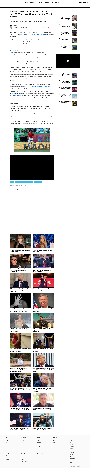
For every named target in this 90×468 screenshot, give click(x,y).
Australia (54, 440)
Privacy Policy (39, 446)
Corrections (39, 449)
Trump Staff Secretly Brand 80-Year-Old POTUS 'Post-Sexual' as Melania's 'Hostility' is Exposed (20, 430)
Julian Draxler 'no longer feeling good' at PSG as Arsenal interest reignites (27, 52)
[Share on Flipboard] (46, 27)
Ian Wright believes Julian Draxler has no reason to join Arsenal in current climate (29, 54)
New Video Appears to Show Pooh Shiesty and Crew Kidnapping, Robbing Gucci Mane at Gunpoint (43, 430)
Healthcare (23, 444)
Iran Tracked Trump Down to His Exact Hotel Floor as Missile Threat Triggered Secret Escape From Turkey (43, 270)
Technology (8, 451)
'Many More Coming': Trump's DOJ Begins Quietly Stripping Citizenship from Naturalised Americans (43, 390)
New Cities (23, 457)
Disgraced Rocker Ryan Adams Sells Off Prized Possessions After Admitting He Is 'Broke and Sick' (19, 270)
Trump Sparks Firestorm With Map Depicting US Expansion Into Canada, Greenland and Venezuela (43, 350)
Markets (32, 6)
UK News (27, 6)
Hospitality (23, 442)
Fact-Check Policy (40, 453)
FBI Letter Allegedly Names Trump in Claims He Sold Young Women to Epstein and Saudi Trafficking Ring (20, 290)
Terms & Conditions (40, 444)
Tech (54, 6)
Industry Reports (24, 461)
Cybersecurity (23, 449)
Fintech (22, 459)
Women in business (24, 453)
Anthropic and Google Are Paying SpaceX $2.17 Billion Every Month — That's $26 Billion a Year (20, 390)
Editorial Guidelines (43, 189)
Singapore (54, 444)
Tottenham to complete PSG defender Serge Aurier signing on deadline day (27, 57)
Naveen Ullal (18, 25)
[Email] (51, 27)
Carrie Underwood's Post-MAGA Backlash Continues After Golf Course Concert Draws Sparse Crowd (43, 250)
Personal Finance (48, 6)
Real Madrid (28, 34)
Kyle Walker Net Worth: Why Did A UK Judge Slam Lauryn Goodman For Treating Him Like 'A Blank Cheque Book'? (66, 18)
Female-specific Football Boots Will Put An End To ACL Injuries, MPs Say (66, 46)
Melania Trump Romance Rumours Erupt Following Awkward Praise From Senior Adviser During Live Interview (19, 370)
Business (37, 6)
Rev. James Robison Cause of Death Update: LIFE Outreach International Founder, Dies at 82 (43, 410)
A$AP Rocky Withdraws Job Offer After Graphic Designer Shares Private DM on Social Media (42, 330)
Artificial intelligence (25, 451)
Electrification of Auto (25, 446)
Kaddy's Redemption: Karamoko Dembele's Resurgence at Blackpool (66, 25)
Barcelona (34, 34)
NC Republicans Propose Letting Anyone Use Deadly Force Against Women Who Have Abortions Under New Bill (20, 350)
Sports (7, 457)
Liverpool (43, 34)
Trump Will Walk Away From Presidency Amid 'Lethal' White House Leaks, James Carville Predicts (43, 370)
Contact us (39, 442)
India (54, 442)
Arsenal (39, 34)
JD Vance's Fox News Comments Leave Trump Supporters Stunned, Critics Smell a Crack (19, 410)
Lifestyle (66, 6)
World (22, 6)
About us (38, 440)
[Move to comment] (53, 27)
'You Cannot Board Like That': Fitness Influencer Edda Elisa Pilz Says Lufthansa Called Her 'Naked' (19, 330)
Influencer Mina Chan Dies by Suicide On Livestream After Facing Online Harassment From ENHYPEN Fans (20, 250)
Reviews (71, 6)
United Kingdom (55, 446)
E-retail (22, 440)
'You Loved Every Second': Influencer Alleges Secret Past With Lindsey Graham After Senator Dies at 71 (43, 310)
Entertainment (59, 6)
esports (22, 455)
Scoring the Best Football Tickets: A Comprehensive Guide (66, 74)
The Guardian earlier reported (17, 95)
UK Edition (85, 6)
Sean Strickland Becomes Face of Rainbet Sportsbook (66, 102)
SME (42, 6)
